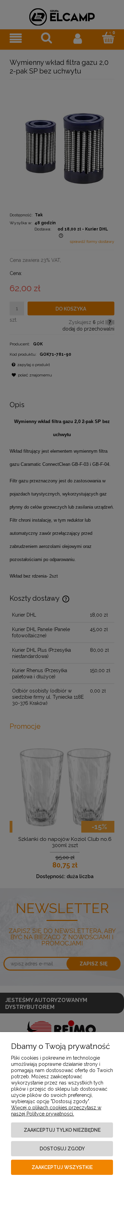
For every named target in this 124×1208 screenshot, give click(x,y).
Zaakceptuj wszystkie (62, 1167)
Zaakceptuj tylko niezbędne (62, 1130)
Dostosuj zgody (62, 1148)
